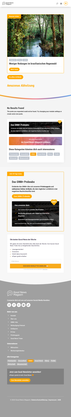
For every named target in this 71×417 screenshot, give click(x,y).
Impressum (52, 400)
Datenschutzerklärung (39, 400)
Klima (19, 60)
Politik (25, 60)
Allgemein (13, 60)
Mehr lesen (14, 69)
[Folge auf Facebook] (14, 305)
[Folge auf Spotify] (24, 305)
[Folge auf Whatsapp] (19, 305)
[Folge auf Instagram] (9, 305)
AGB (59, 400)
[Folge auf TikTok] (28, 305)
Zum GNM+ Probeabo (22, 196)
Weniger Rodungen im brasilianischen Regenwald (32, 63)
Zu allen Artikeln (15, 77)
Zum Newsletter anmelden (20, 380)
